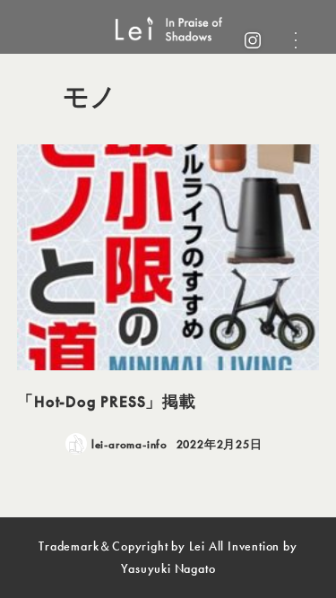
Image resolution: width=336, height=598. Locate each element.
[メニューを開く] (295, 40)
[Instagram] (252, 40)
